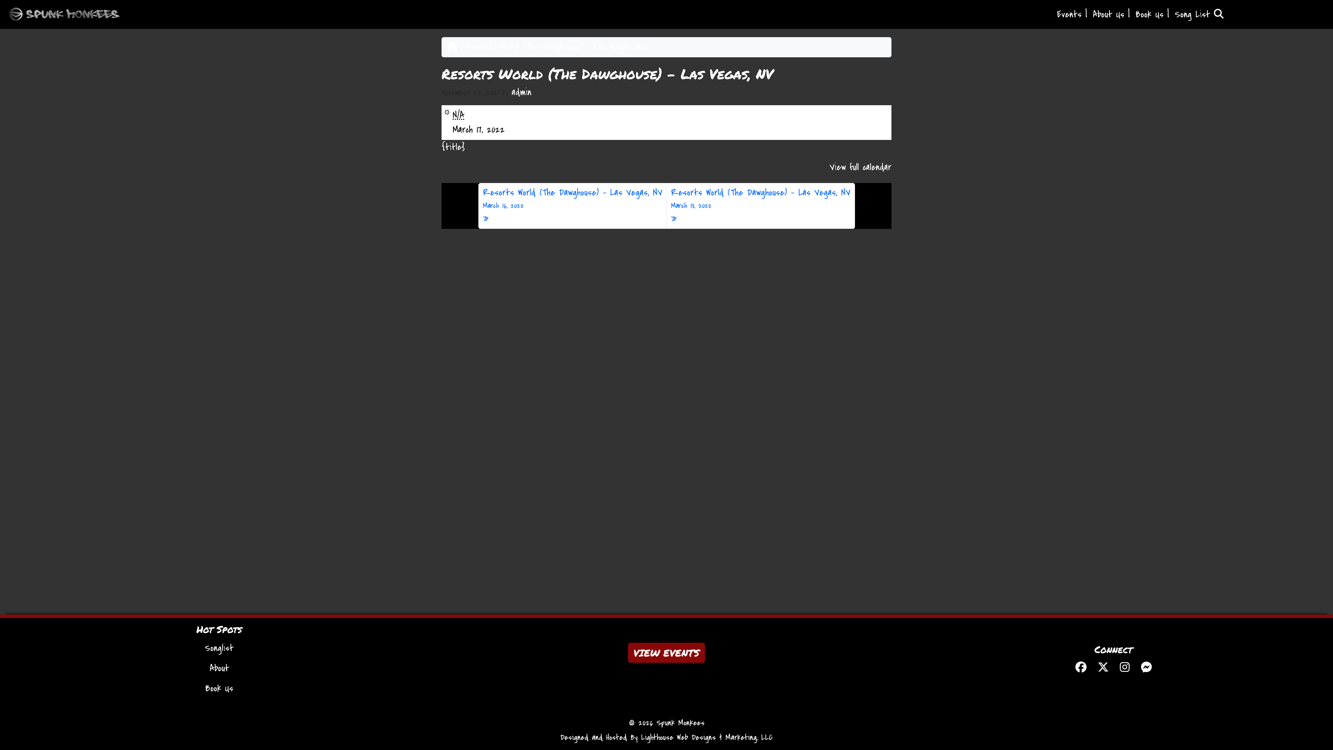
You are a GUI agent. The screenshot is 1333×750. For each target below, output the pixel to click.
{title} (453, 147)
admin (521, 92)
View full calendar (860, 167)
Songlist (219, 648)
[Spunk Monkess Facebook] (1081, 668)
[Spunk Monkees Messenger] (1146, 668)
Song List (1194, 14)
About (219, 668)
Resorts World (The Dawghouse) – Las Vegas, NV (572, 198)
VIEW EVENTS (666, 653)
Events (1069, 14)
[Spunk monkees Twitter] (1103, 668)
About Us (1108, 14)
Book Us (1149, 14)
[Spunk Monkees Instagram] (1125, 668)
